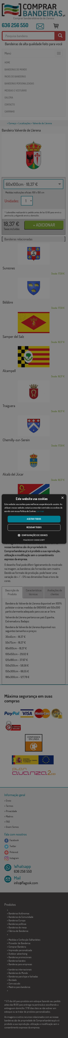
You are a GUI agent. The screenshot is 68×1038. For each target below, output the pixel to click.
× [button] (62, 498)
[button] (34, 535)
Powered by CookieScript (34, 540)
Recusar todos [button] (34, 527)
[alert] (34, 519)
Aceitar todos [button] (34, 519)
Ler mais (40, 511)
